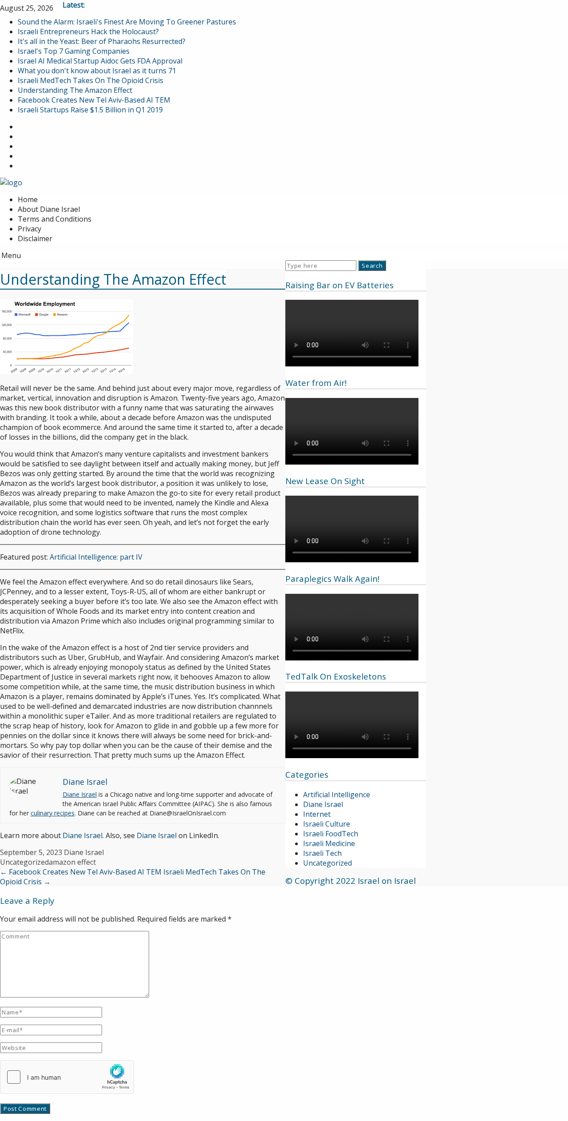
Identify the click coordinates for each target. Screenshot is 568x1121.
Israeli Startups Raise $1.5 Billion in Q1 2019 (90, 110)
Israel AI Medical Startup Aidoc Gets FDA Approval (100, 61)
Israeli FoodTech (330, 834)
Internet (317, 814)
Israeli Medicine (329, 843)
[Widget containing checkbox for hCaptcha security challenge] (67, 1077)
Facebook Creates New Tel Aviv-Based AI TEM (94, 100)
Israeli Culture (326, 824)
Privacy (29, 229)
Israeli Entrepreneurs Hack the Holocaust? (88, 31)
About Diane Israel (49, 209)
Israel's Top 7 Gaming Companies (74, 51)
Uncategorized (327, 863)
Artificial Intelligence (336, 794)
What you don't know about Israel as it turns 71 (97, 71)
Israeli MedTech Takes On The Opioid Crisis (90, 80)
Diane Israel (323, 804)
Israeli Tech (322, 853)
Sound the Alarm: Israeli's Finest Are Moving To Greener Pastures (127, 22)
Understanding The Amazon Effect (75, 90)
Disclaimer (35, 238)
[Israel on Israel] (11, 182)
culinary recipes (53, 813)
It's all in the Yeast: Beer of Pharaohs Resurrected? (101, 41)
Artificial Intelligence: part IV (96, 557)
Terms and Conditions (54, 219)
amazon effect (72, 862)
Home (28, 199)
